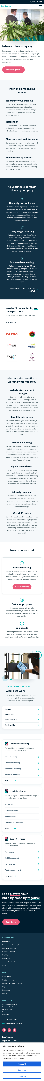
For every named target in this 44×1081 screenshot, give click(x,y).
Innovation (6, 990)
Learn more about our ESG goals (22, 290)
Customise (22, 1070)
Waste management (13, 870)
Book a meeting (22, 586)
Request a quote (13, 69)
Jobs (4, 965)
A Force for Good (8, 962)
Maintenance (10, 864)
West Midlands (11, 720)
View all (9, 876)
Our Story (5, 955)
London (8, 709)
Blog (3, 987)
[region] (22, 1061)
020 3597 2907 (37, 2)
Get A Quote (11, 922)
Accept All (22, 1064)
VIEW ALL (9, 781)
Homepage (6, 941)
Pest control (10, 852)
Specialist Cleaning (9, 948)
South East (9, 714)
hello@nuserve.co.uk (14, 1023)
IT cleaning (9, 804)
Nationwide (10, 725)
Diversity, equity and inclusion (13, 983)
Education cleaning (12, 763)
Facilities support (12, 858)
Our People (6, 958)
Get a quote (6, 977)
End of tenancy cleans (14, 822)
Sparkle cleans (10, 816)
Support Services (8, 952)
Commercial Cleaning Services (13, 945)
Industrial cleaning (12, 775)
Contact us (11, 322)
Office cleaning (11, 757)
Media (4, 993)
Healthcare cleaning (13, 769)
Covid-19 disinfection (13, 810)
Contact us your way (9, 980)
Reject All (22, 1076)
